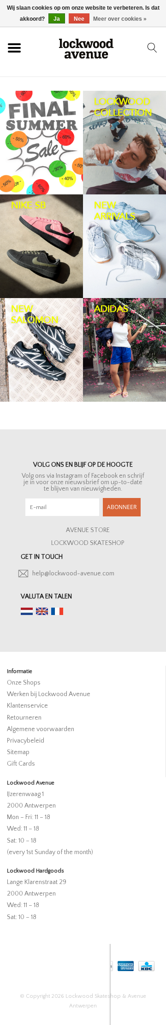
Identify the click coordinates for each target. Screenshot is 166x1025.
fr (57, 611)
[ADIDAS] (124, 350)
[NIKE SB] (41, 246)
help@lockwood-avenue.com (73, 573)
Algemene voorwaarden (40, 729)
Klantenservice (27, 705)
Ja (56, 19)
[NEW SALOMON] (41, 350)
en (42, 611)
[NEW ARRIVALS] (124, 246)
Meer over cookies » (120, 19)
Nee (79, 19)
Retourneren (24, 717)
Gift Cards (21, 763)
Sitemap (18, 752)
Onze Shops (24, 682)
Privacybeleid (25, 740)
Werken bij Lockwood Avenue (48, 694)
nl (27, 611)
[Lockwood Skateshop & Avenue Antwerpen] (86, 47)
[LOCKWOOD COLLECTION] (124, 142)
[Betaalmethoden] (124, 964)
